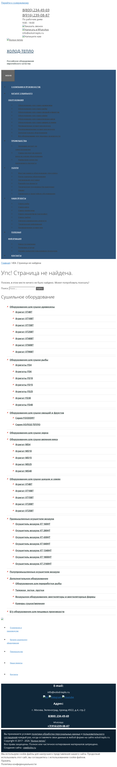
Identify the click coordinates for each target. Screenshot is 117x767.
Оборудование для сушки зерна (29, 432)
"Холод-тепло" (38, 740)
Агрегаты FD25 (24, 391)
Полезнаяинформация (14, 235)
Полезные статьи (26, 248)
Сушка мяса (23, 207)
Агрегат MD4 (22, 444)
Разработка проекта (27, 183)
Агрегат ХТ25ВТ (24, 331)
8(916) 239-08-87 (36, 15)
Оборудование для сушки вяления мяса (34, 439)
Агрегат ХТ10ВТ (24, 318)
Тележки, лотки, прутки (29, 590)
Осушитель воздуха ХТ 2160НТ (33, 563)
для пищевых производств (39, 136)
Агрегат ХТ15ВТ (24, 325)
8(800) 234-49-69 (36, 10)
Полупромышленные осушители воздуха (36, 129)
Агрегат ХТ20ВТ (24, 504)
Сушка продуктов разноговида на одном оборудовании (29, 154)
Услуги (14, 168)
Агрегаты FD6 (23, 371)
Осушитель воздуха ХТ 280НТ (32, 530)
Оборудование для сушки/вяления (36, 119)
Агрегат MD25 (23, 464)
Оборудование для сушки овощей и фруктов (37, 412)
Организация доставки (29, 180)
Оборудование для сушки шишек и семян (35, 479)
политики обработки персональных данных (56, 734)
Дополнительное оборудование (32, 133)
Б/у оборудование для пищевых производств (37, 611)
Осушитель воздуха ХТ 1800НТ (33, 557)
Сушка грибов (24, 217)
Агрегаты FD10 (24, 378)
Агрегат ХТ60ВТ (24, 345)
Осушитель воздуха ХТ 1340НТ (33, 550)
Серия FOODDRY (25, 418)
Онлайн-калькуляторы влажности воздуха (37, 251)
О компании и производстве (26, 87)
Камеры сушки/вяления (30, 603)
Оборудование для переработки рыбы (38, 583)
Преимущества (19, 141)
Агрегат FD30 (23, 398)
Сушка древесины (26, 211)
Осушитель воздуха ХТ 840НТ (32, 543)
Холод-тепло (20, 51)
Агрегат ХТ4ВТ (23, 484)
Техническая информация (30, 224)
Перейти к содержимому (15, 2)
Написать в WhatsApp (37, 29)
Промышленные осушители (30, 228)
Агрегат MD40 (23, 471)
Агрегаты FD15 (24, 384)
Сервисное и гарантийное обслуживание (36, 194)
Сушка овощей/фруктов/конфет (33, 214)
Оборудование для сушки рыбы (29, 359)
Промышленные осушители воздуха (34, 126)
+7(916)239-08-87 (58, 726)
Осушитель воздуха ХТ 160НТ (32, 524)
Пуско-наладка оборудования (32, 177)
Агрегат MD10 (23, 451)
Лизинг (21, 190)
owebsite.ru (29, 747)
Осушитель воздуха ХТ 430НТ (32, 537)
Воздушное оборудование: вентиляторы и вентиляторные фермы (55, 596)
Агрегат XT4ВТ (23, 312)
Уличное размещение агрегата (32, 221)
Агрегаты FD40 (24, 404)
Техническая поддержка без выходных (36, 187)
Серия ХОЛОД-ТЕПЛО (27, 424)
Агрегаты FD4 (23, 365)
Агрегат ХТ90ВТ (24, 351)
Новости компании (26, 244)
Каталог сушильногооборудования (20, 97)
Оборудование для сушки (35, 105)
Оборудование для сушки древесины (32, 306)
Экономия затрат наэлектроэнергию (26, 148)
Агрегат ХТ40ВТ (24, 338)
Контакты (16, 256)
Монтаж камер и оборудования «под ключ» (38, 173)
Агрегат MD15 (23, 457)
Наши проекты (18, 198)
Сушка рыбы (23, 204)
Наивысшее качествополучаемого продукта (26, 161)
